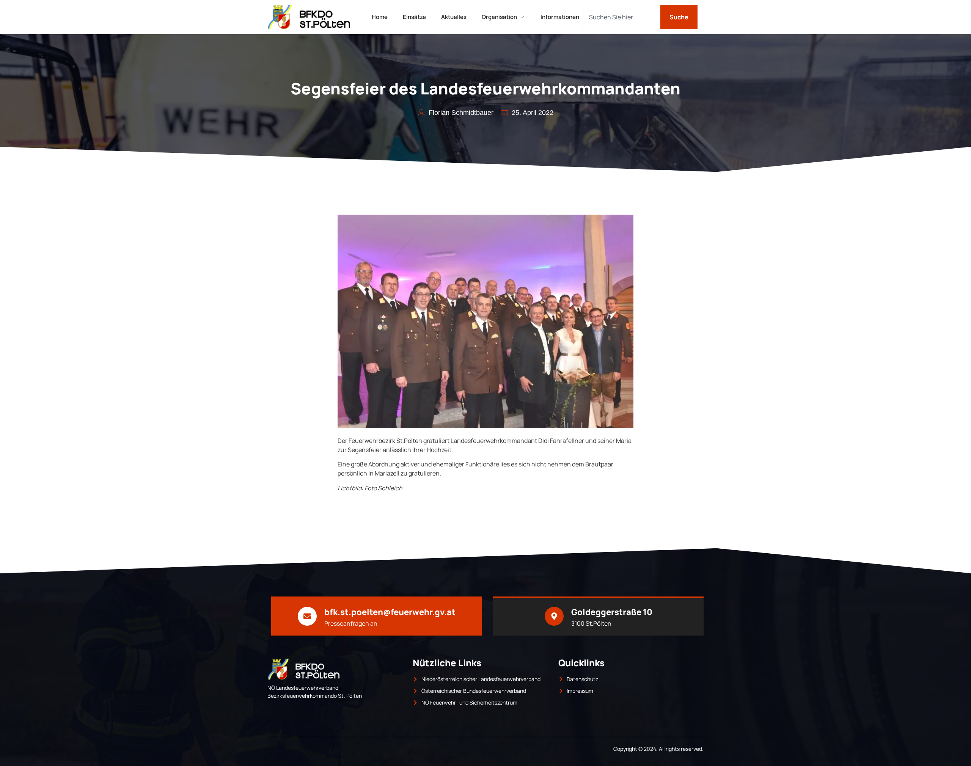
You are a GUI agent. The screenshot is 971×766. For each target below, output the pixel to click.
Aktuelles (454, 17)
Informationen (559, 17)
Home (380, 17)
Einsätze (414, 17)
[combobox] (620, 17)
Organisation (499, 17)
